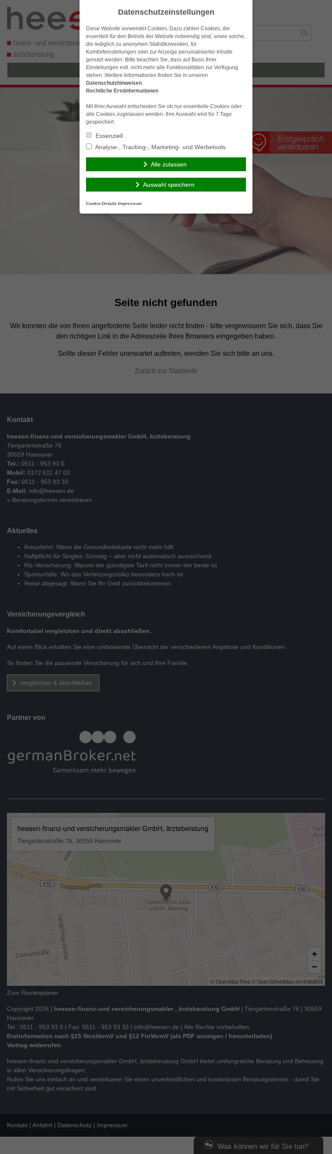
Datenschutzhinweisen (114, 83)
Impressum (130, 203)
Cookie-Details (101, 203)
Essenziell (108, 135)
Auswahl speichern (169, 184)
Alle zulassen (169, 164)
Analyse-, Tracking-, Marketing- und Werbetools (160, 147)
